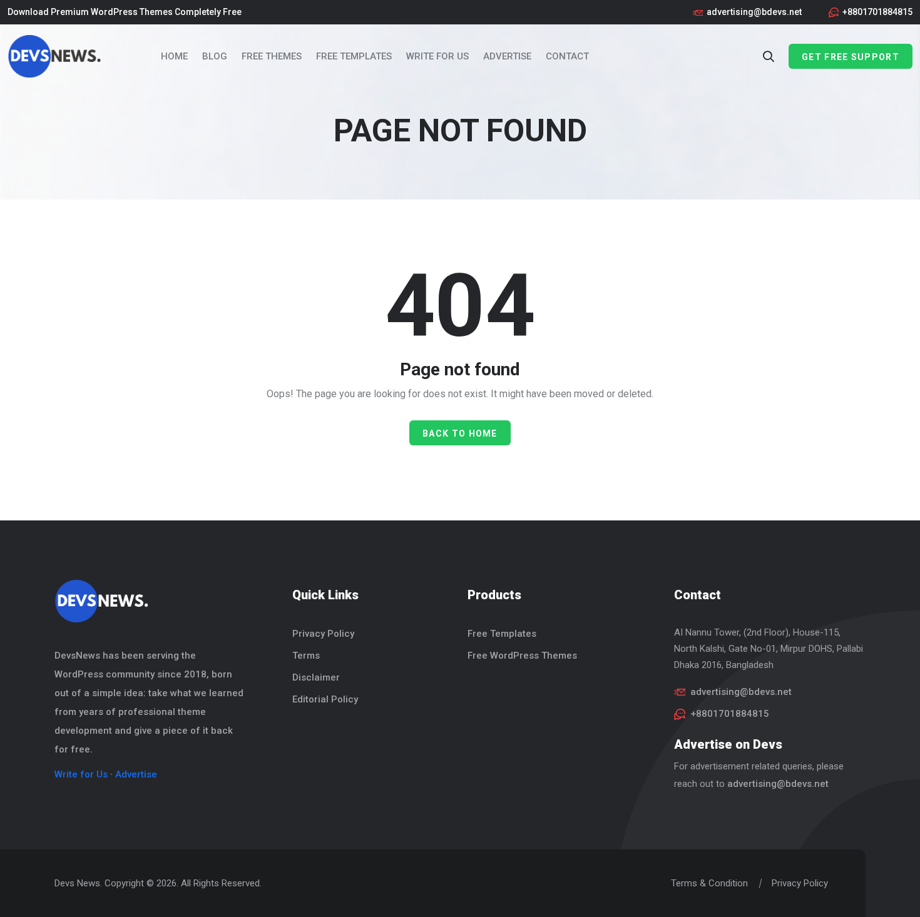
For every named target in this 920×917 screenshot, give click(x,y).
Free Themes (272, 56)
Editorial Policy (325, 699)
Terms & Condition (709, 883)
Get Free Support (850, 57)
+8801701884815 (877, 12)
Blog (214, 56)
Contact (567, 56)
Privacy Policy (323, 633)
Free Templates (354, 56)
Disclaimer (316, 677)
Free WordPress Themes (522, 655)
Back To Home (460, 433)
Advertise (507, 56)
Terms (306, 655)
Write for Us (437, 56)
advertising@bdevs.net (754, 12)
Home (174, 56)
